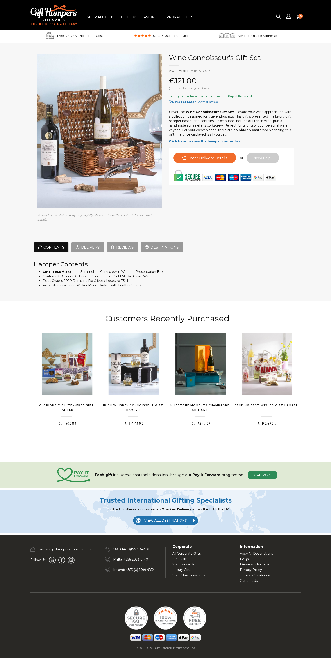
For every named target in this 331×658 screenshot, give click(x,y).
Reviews (124, 247)
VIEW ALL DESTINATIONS (165, 521)
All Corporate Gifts (186, 553)
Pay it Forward (240, 96)
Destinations (164, 247)
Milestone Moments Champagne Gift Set (199, 407)
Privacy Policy (251, 570)
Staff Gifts (180, 559)
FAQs (244, 559)
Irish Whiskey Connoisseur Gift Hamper (133, 407)
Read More (262, 475)
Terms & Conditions (255, 575)
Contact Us (249, 581)
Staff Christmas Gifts (188, 575)
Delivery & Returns (255, 564)
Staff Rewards (183, 564)
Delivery (89, 247)
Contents (53, 247)
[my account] (288, 17)
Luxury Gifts (181, 570)
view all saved (208, 102)
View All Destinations (256, 553)
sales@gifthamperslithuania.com (65, 549)
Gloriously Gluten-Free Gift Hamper (66, 407)
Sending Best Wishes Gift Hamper (266, 405)
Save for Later (184, 102)
